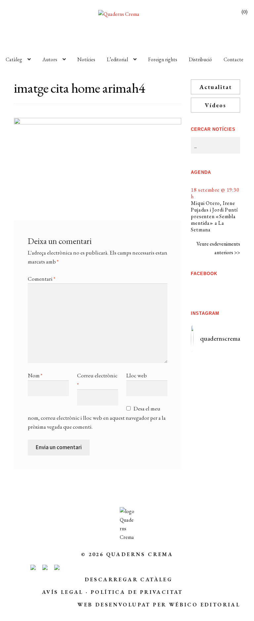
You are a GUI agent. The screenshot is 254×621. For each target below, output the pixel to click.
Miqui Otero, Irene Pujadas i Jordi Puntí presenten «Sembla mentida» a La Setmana (214, 216)
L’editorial (117, 59)
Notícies (86, 59)
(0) (244, 11)
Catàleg (14, 59)
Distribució (200, 59)
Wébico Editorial (204, 604)
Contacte (233, 59)
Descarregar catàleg (129, 579)
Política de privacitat (137, 592)
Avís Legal (62, 592)
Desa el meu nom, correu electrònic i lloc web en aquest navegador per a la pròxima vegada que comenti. (97, 417)
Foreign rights (162, 59)
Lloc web (136, 375)
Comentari (41, 278)
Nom (35, 375)
